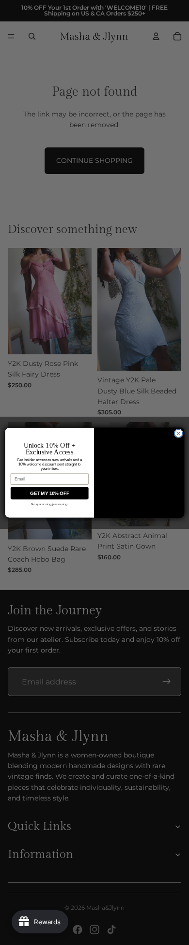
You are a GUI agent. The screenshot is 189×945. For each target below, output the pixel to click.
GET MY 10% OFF (49, 493)
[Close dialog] (178, 433)
